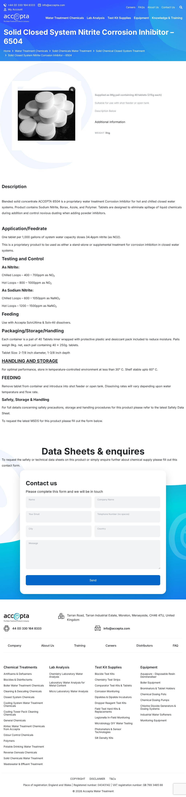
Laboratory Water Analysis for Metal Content (67, 684)
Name (32, 499)
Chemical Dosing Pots (153, 694)
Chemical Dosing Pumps (154, 700)
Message (33, 543)
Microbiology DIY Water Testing (114, 723)
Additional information (110, 122)
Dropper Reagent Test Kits (110, 703)
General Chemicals (15, 720)
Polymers (9, 740)
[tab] (110, 122)
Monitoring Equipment (153, 720)
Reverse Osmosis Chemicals (20, 752)
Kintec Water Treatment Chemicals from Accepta (24, 728)
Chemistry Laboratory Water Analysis (66, 675)
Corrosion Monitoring (107, 691)
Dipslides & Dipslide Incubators (113, 697)
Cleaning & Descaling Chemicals (23, 691)
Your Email (34, 514)
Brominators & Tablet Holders (157, 688)
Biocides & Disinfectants (18, 679)
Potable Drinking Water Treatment (24, 746)
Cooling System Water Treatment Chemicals (23, 704)
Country (101, 528)
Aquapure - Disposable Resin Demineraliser (157, 675)
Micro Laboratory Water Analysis (68, 691)
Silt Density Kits (104, 737)
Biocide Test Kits (104, 673)
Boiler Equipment (150, 682)
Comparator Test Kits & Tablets (113, 685)
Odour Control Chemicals (18, 735)
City (31, 528)
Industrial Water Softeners (155, 714)
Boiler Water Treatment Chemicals (24, 685)
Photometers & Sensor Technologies (108, 731)
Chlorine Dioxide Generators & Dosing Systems (158, 707)
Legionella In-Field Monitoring (112, 717)
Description (14, 186)
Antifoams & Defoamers (18, 673)
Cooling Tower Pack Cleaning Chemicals (21, 713)
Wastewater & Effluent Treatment (23, 764)
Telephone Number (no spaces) (113, 514)
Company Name (105, 499)
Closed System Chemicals (19, 697)
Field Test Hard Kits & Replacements (107, 710)
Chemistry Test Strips (107, 679)
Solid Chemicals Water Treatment (23, 758)
